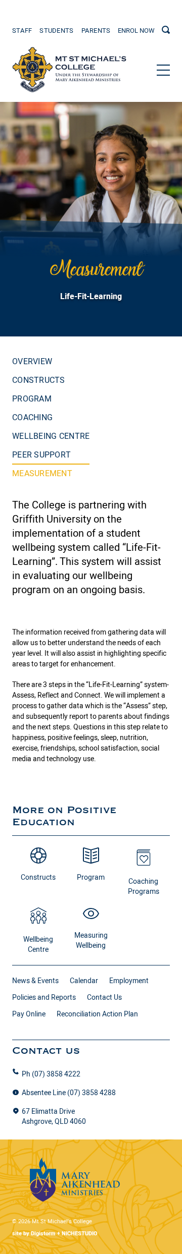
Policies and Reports (44, 997)
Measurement (42, 473)
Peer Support (41, 454)
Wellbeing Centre (50, 435)
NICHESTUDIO (80, 1233)
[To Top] (69, 70)
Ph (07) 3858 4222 (51, 1074)
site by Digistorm (34, 1233)
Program (32, 398)
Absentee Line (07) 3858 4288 (69, 1093)
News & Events (35, 981)
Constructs (38, 379)
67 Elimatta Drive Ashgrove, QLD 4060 (54, 1116)
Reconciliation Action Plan (97, 1014)
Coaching (32, 417)
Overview (32, 361)
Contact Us (104, 997)
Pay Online (29, 1014)
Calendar (84, 981)
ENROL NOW (136, 30)
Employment (129, 981)
